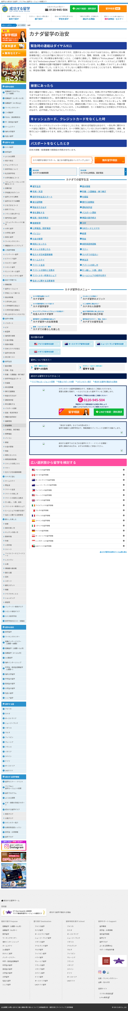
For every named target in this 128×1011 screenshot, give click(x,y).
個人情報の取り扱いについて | (28, 1007)
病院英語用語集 (89, 243)
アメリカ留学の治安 (46, 344)
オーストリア (10, 766)
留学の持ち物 (10, 353)
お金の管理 (37, 238)
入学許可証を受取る (12, 310)
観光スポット (10, 585)
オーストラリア (10, 718)
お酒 (6, 564)
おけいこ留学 (7, 953)
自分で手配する (10, 280)
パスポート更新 (89, 212)
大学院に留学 (10, 233)
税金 (84, 238)
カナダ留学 (41, 297)
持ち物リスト (10, 357)
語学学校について (11, 169)
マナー (85, 249)
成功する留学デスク (12, 809)
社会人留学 (9, 136)
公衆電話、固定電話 (41, 228)
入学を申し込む (10, 301)
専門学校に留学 (10, 218)
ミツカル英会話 (105, 993)
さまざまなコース (11, 205)
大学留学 (5, 977)
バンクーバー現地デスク (14, 606)
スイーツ (8, 549)
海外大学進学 (10, 131)
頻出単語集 (9, 297)
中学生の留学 (10, 679)
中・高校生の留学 (11, 122)
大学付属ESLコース (12, 177)
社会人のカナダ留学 (48, 312)
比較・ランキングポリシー (108, 978)
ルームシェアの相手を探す (94, 275)
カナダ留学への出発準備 (45, 320)
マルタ (7, 732)
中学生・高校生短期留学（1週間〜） (14, 668)
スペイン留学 (39, 973)
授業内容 (8, 188)
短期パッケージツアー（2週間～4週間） (13, 642)
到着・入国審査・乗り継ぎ (94, 191)
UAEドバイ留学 (40, 984)
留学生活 (36, 186)
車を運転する (38, 212)
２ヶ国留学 (9, 112)
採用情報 (70, 1007)
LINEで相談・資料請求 (110, 411)
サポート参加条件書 (107, 949)
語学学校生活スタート (42, 196)
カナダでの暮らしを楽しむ (46, 328)
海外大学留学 (10, 674)
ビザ (6, 327)
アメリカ (8, 709)
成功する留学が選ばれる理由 (105, 381)
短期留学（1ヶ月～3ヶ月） (15, 98)
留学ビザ (103, 938)
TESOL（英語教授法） (13, 117)
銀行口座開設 (88, 201)
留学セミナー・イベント (14, 781)
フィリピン (9, 737)
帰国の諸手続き (89, 217)
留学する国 (92, 367)
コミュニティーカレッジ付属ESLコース (14, 183)
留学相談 (113, 8)
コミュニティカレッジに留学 (14, 223)
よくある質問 (10, 156)
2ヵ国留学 (8, 657)
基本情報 (86, 186)
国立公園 (8, 572)
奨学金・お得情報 (11, 832)
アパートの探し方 (90, 264)
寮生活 (85, 259)
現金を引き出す (39, 207)
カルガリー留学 (10, 263)
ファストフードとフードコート (15, 554)
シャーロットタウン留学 (14, 275)
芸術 (6, 577)
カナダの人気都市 (92, 305)
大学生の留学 (10, 688)
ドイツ (7, 761)
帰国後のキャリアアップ (14, 245)
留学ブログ (9, 837)
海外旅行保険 (10, 336)
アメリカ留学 (39, 926)
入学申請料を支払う (12, 305)
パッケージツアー (8, 957)
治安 (84, 222)
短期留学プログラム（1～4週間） (12, 92)
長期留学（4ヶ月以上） (13, 103)
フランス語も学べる (12, 213)
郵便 (84, 233)
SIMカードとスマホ (91, 228)
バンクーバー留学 (11, 254)
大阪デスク (9, 818)
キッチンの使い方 (11, 532)
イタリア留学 (39, 969)
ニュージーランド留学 (43, 938)
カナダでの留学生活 (95, 320)
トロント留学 (10, 267)
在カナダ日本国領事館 (42, 254)
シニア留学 (9, 698)
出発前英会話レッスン (13, 827)
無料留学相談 (109, 160)
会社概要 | (4, 1007)
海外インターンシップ (13, 662)
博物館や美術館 (10, 568)
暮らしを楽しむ (10, 519)
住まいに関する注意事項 (43, 280)
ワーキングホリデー (12, 107)
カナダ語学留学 (43, 305)
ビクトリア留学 (10, 258)
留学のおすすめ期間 (12, 201)
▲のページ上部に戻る (113, 552)
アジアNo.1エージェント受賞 (43, 381)
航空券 (7, 331)
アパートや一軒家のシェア (44, 275)
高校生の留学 (10, 683)
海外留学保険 (104, 934)
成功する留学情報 (12, 776)
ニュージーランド (11, 723)
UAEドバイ (9, 770)
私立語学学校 (10, 173)
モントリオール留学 (12, 271)
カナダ (7, 713)
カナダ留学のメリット (94, 297)
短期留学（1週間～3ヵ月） (15, 648)
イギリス (8, 728)
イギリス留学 (40, 942)
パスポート (9, 323)
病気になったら (39, 243)
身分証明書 (37, 201)
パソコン (36, 233)
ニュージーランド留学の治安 (112, 344)
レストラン (9, 560)
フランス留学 (40, 965)
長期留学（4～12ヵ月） (13, 653)
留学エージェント (11, 289)
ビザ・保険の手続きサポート (15, 803)
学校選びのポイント (12, 192)
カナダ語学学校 (10, 616)
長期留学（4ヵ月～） (10, 930)
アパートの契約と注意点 (43, 270)
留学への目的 (41, 367)
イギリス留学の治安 (46, 351)
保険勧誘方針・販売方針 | (48, 1007)
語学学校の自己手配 (93, 312)
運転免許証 (87, 207)
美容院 (7, 602)
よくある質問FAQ (106, 945)
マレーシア (9, 742)
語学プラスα (9, 209)
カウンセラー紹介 (84, 381)
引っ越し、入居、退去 (92, 270)
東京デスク (9, 814)
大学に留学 (9, 228)
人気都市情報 (10, 250)
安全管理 (8, 425)
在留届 (85, 196)
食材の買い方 (10, 528)
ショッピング (10, 598)
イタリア (8, 751)
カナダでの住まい (90, 254)
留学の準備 (9, 318)
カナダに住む (10, 476)
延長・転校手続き (40, 217)
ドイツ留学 (39, 977)
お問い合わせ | (13, 1007)
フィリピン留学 (40, 953)
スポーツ (8, 581)
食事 (6, 524)
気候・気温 (37, 191)
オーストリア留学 (41, 981)
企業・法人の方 (104, 982)
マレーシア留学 (40, 961)
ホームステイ (38, 259)
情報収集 (8, 284)
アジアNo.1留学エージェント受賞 (13, 787)
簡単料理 (8, 536)
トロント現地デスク (12, 611)
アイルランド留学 (41, 945)
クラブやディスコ (11, 594)
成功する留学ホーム (11, 901)
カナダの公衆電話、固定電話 (91, 172)
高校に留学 (9, 237)
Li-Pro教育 (104, 997)
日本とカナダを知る (12, 348)
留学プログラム (10, 793)
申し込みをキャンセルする (15, 314)
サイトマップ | (62, 1007)
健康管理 (36, 222)
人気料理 (8, 545)
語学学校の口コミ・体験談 (15, 621)
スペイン (8, 756)
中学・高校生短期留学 (10, 961)
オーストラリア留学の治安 (78, 344)
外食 (6, 541)
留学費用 (103, 926)
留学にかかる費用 (11, 197)
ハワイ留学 (39, 957)
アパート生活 (38, 264)
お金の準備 (9, 340)
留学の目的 (9, 86)
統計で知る (9, 160)
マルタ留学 (39, 949)
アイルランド (72, 945)
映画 (6, 589)
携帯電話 (8, 434)
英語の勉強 (9, 344)
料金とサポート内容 (66, 381)
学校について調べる (12, 293)
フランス (8, 747)
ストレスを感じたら (41, 249)
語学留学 (8, 152)
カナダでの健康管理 (40, 172)
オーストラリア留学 (42, 934)
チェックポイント (11, 165)
